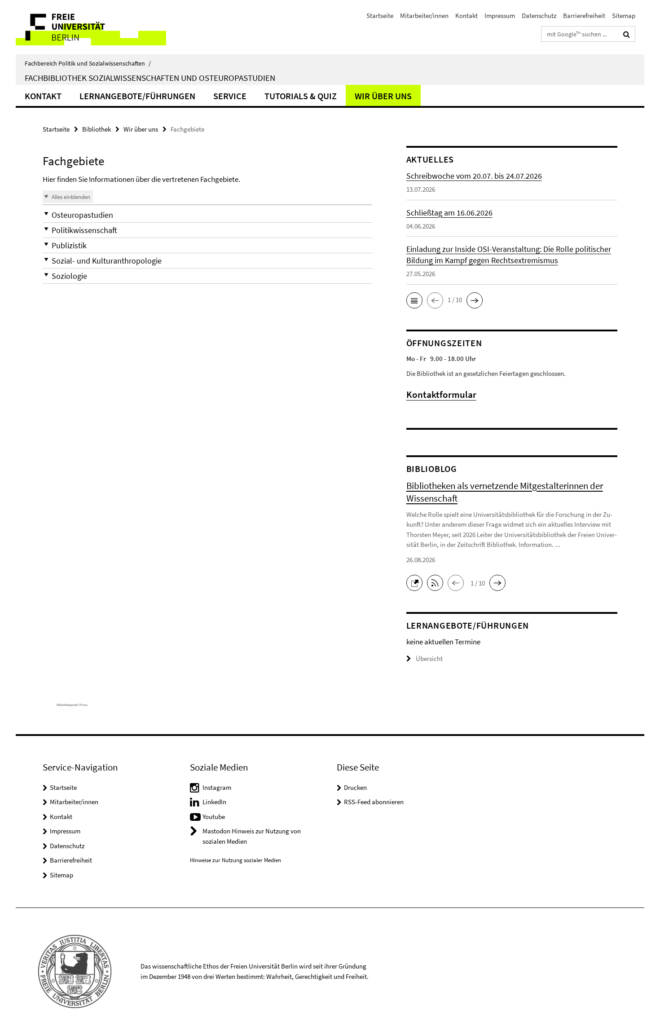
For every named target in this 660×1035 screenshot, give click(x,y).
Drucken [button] (355, 787)
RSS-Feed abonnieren (374, 801)
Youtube (213, 816)
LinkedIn (214, 801)
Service (229, 95)
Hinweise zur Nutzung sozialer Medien (235, 860)
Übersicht (429, 658)
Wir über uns (383, 95)
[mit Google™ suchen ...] (626, 34)
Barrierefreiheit (584, 15)
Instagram (216, 787)
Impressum (499, 15)
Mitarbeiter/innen (424, 15)
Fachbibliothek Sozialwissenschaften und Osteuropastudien (150, 77)
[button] (207, 214)
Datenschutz (539, 15)
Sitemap (623, 15)
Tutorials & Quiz (300, 95)
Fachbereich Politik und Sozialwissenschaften (88, 63)
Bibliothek (96, 129)
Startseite (379, 15)
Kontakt (466, 15)
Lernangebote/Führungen (137, 95)
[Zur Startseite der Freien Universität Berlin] (91, 27)
